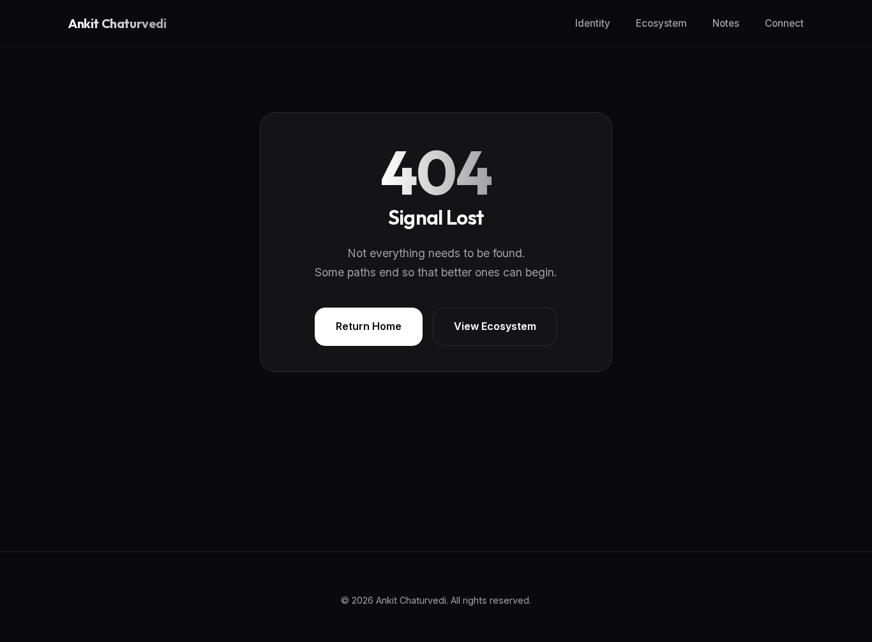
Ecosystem (661, 23)
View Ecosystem (495, 326)
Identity (592, 23)
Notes (725, 23)
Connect (784, 23)
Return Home (369, 326)
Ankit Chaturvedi (117, 24)
